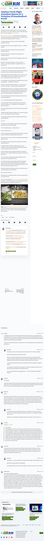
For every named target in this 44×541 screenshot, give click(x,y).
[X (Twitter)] (20, 27)
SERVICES (27, 8)
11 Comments (17, 511)
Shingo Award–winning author (37, 51)
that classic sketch (15, 33)
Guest (35, 109)
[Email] (25, 27)
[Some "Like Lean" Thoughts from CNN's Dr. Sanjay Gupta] (36, 508)
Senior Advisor (13, 247)
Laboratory (21, 507)
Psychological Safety (39, 116)
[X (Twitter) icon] (11, 251)
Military (31, 518)
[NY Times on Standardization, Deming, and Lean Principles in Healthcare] (8, 508)
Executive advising (35, 48)
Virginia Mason (33, 121)
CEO (41, 105)
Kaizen (6, 22)
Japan (32, 110)
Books (40, 105)
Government (33, 109)
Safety (42, 117)
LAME (40, 110)
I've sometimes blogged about (7, 35)
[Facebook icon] (6, 251)
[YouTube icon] (15, 251)
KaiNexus (7, 248)
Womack (38, 121)
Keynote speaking (35, 44)
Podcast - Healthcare (34, 115)
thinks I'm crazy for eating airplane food (18, 179)
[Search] (42, 8)
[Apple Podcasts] (6, 8)
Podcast (38, 114)
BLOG (11, 8)
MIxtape (40, 113)
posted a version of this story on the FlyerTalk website (17, 207)
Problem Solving (39, 115)
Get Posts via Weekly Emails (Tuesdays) (37, 150)
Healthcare (39, 109)
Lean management (38, 28)
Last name (34, 160)
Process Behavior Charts (34, 116)
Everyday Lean (33, 107)
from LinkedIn (10, 424)
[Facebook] (2, 8)
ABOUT (32, 8)
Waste (36, 121)
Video (42, 120)
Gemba (39, 107)
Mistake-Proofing (34, 113)
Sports (35, 118)
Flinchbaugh (36, 107)
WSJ (39, 121)
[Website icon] (10, 251)
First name (34, 156)
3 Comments (31, 520)
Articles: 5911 (7, 253)
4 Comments (3, 520)
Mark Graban (8, 230)
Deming (36, 106)
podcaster (21, 231)
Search (31, 531)
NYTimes (3, 518)
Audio (33, 105)
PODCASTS (16, 8)
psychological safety (35, 29)
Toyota (39, 120)
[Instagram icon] (13, 251)
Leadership (34, 112)
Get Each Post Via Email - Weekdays (37, 147)
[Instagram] (3, 8)
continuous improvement (36, 30)
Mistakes (38, 113)
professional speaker (14, 231)
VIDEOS (21, 8)
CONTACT (38, 8)
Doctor (39, 106)
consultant (24, 230)
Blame (37, 105)
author (7, 231)
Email (34, 152)
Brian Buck (5, 333)
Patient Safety (34, 114)
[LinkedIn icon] (8, 251)
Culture (33, 106)
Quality (33, 117)
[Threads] (14, 27)
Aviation (3, 22)
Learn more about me (37, 34)
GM (41, 107)
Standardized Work (10, 22)
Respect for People (37, 117)
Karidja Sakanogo (6, 471)
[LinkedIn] (1, 8)
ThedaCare (33, 120)
